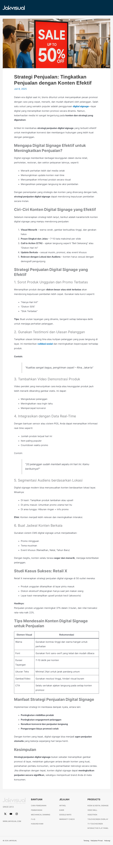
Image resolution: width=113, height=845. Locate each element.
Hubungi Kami (37, 824)
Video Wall (92, 810)
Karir (61, 810)
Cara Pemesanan (38, 806)
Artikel (62, 806)
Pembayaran (36, 810)
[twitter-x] (5, 813)
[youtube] (11, 813)
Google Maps (65, 815)
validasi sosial (45, 343)
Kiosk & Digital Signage (98, 806)
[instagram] (17, 813)
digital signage (81, 106)
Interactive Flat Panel (98, 828)
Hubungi (107, 841)
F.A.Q (33, 819)
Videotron (92, 815)
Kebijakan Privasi (97, 841)
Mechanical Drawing (40, 815)
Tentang (86, 841)
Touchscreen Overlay (98, 819)
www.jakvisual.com (12, 821)
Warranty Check (67, 819)
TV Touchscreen (95, 824)
